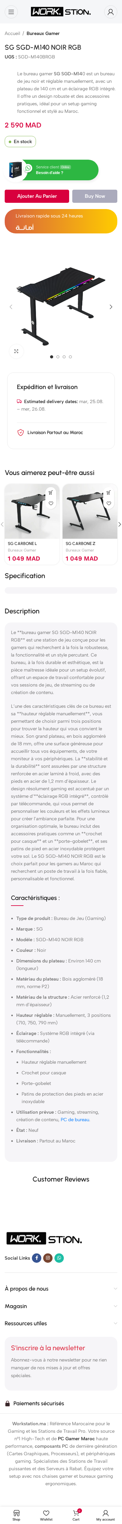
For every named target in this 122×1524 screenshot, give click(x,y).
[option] (51, 356)
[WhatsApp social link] (59, 1258)
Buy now (95, 196)
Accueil (12, 33)
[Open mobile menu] (11, 12)
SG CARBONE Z (80, 543)
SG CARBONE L (22, 543)
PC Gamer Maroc (76, 1439)
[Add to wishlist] (50, 503)
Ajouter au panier (37, 196)
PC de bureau (75, 1119)
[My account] (110, 12)
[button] (11, 307)
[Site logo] (61, 11)
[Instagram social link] (48, 1258)
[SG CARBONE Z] (90, 511)
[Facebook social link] (36, 1258)
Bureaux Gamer (43, 33)
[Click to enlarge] (16, 351)
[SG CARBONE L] (32, 511)
